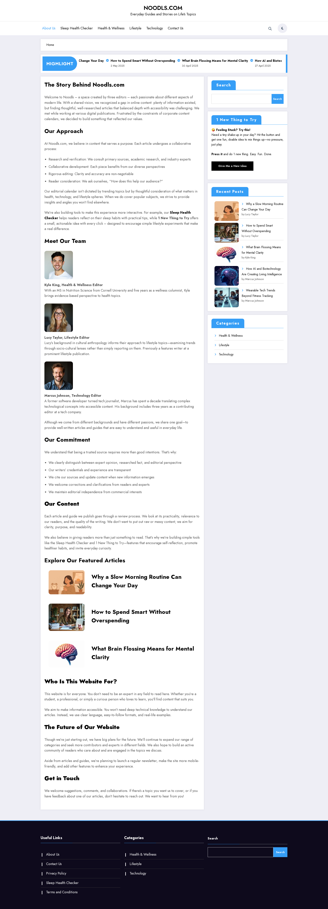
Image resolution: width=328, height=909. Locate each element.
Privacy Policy (56, 873)
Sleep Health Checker (76, 28)
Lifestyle (135, 28)
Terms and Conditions (62, 892)
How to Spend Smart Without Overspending (135, 61)
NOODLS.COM (163, 8)
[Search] (270, 29)
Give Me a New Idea (232, 166)
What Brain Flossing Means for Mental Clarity (208, 61)
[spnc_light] (282, 28)
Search (223, 85)
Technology (154, 28)
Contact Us (175, 28)
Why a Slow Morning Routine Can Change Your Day (136, 581)
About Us (48, 28)
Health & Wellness (111, 28)
